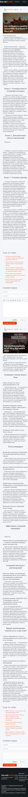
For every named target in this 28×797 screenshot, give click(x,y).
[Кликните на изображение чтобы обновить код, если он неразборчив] (14, 320)
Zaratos (12, 9)
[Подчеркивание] (8, 300)
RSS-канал (21, 773)
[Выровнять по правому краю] (15, 300)
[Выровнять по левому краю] (11, 300)
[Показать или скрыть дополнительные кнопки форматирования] (22, 300)
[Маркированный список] (18, 300)
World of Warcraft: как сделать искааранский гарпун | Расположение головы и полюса (15, 275)
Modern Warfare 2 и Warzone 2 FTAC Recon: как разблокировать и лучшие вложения (15, 733)
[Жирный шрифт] (4, 300)
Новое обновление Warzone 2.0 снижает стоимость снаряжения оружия (14, 728)
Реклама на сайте (23, 775)
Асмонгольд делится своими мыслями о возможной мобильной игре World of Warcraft (15, 257)
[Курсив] (6, 300)
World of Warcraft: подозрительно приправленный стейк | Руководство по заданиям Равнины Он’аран (15, 269)
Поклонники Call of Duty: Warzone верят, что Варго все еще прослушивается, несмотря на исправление (15, 717)
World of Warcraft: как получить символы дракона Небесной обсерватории (14, 280)
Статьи (24, 1)
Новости (17, 1)
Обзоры (17, 778)
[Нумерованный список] (20, 300)
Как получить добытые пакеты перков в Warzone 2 (14, 723)
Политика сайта (23, 777)
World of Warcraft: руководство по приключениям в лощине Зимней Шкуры (14, 263)
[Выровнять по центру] (13, 300)
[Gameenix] (6, 1)
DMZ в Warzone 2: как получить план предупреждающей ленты (15, 711)
